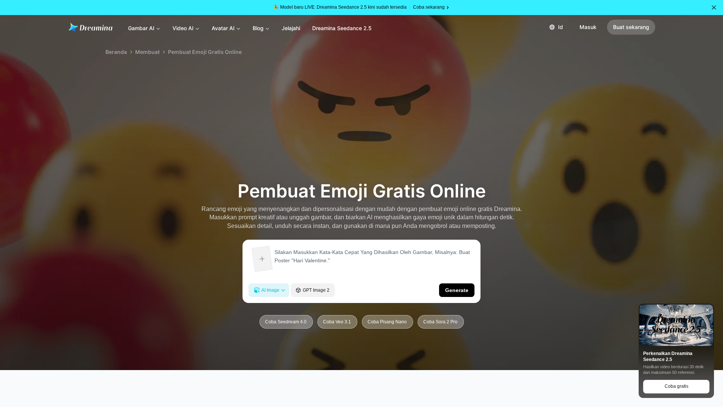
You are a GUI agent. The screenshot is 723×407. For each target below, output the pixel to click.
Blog (258, 28)
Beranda (116, 52)
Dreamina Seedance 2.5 (342, 28)
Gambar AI (141, 28)
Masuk (588, 27)
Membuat (147, 52)
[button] (714, 8)
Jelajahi (291, 28)
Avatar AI (223, 28)
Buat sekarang (631, 27)
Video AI (183, 28)
